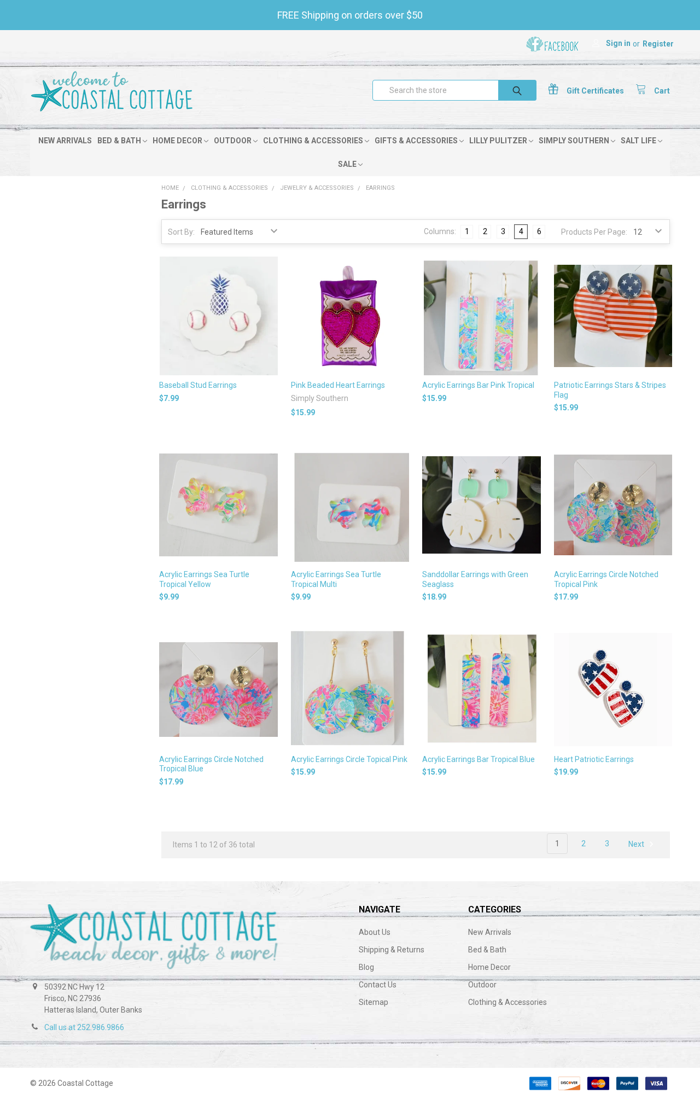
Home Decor (178, 140)
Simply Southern (575, 140)
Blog (366, 967)
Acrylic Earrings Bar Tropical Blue (478, 759)
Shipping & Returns (391, 949)
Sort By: (181, 232)
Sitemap (373, 1002)
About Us (374, 932)
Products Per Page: (594, 232)
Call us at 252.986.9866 (84, 1027)
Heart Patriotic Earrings (594, 759)
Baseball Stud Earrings (198, 385)
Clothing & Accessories (314, 140)
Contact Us (377, 984)
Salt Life (639, 140)
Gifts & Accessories (417, 140)
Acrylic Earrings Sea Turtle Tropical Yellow (204, 579)
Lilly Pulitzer (499, 140)
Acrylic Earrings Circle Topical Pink (349, 759)
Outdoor (233, 140)
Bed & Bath (120, 140)
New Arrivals (65, 140)
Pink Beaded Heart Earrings (338, 385)
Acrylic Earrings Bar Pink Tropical (478, 385)
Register (658, 43)
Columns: (440, 231)
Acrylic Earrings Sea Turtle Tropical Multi (336, 579)
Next (637, 843)
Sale (348, 164)
